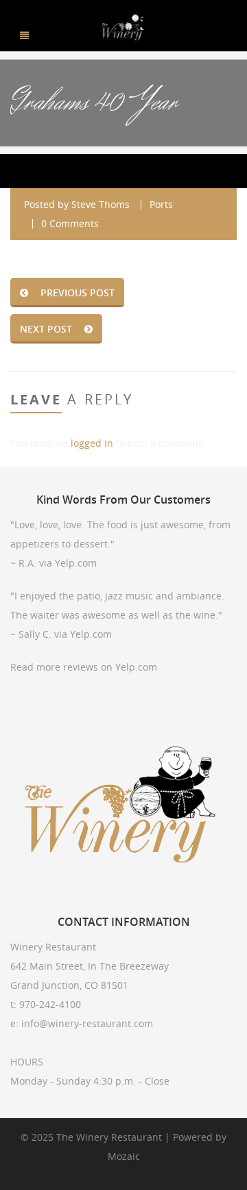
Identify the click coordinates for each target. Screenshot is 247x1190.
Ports (161, 204)
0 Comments (70, 223)
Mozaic (124, 1156)
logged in (92, 443)
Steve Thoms (100, 204)
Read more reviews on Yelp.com (83, 666)
